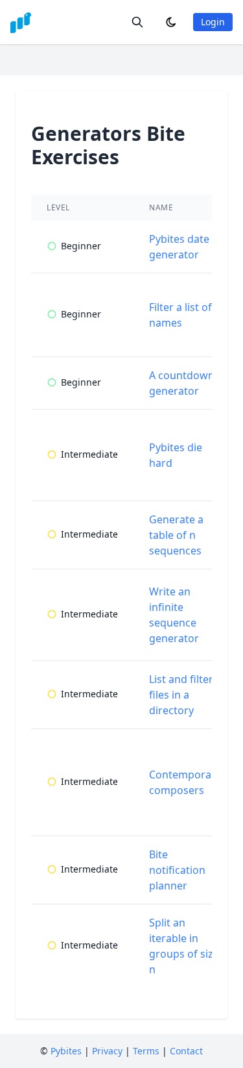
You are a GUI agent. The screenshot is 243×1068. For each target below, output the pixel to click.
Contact (186, 1051)
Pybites (66, 1051)
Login (213, 22)
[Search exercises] (137, 22)
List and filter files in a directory (181, 694)
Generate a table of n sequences (176, 535)
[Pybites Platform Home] (20, 22)
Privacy (107, 1051)
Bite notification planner (177, 870)
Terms (146, 1051)
